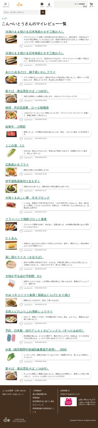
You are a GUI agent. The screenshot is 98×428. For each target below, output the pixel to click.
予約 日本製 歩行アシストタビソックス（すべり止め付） (44, 330)
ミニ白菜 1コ (14, 145)
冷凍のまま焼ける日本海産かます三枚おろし (34, 31)
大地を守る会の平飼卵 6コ (23, 276)
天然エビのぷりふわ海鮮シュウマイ (29, 311)
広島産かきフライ (17, 164)
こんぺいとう (28, 46)
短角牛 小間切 (15, 126)
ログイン (49, 6)
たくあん (11, 238)
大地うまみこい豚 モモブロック (27, 197)
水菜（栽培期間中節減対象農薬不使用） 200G (36, 349)
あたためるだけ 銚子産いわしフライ (30, 72)
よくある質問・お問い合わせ (14, 391)
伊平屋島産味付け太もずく (22, 181)
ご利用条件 (37, 391)
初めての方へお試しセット (13, 394)
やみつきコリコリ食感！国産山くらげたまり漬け (37, 295)
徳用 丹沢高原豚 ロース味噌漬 (27, 107)
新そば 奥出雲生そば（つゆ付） (27, 91)
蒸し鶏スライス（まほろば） (24, 257)
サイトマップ (38, 405)
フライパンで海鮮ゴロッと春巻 (26, 219)
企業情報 (63, 391)
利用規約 (36, 398)
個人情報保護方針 (40, 394)
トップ (4, 18)
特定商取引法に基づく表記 (43, 401)
